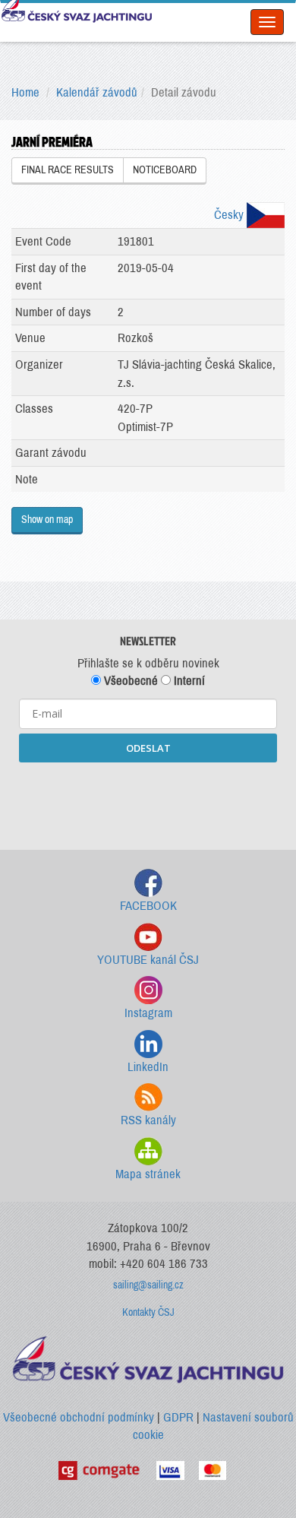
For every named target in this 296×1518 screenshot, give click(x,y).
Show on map (47, 519)
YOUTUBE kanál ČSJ (148, 959)
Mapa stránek (148, 1174)
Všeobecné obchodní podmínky (78, 1417)
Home (25, 92)
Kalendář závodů (96, 92)
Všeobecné (129, 680)
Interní (188, 680)
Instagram (148, 1012)
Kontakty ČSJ (148, 1312)
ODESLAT (148, 748)
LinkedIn (148, 1066)
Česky (230, 214)
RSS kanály (148, 1120)
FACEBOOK (148, 905)
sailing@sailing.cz (148, 1285)
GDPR (178, 1417)
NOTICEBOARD (165, 170)
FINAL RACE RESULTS (67, 170)
